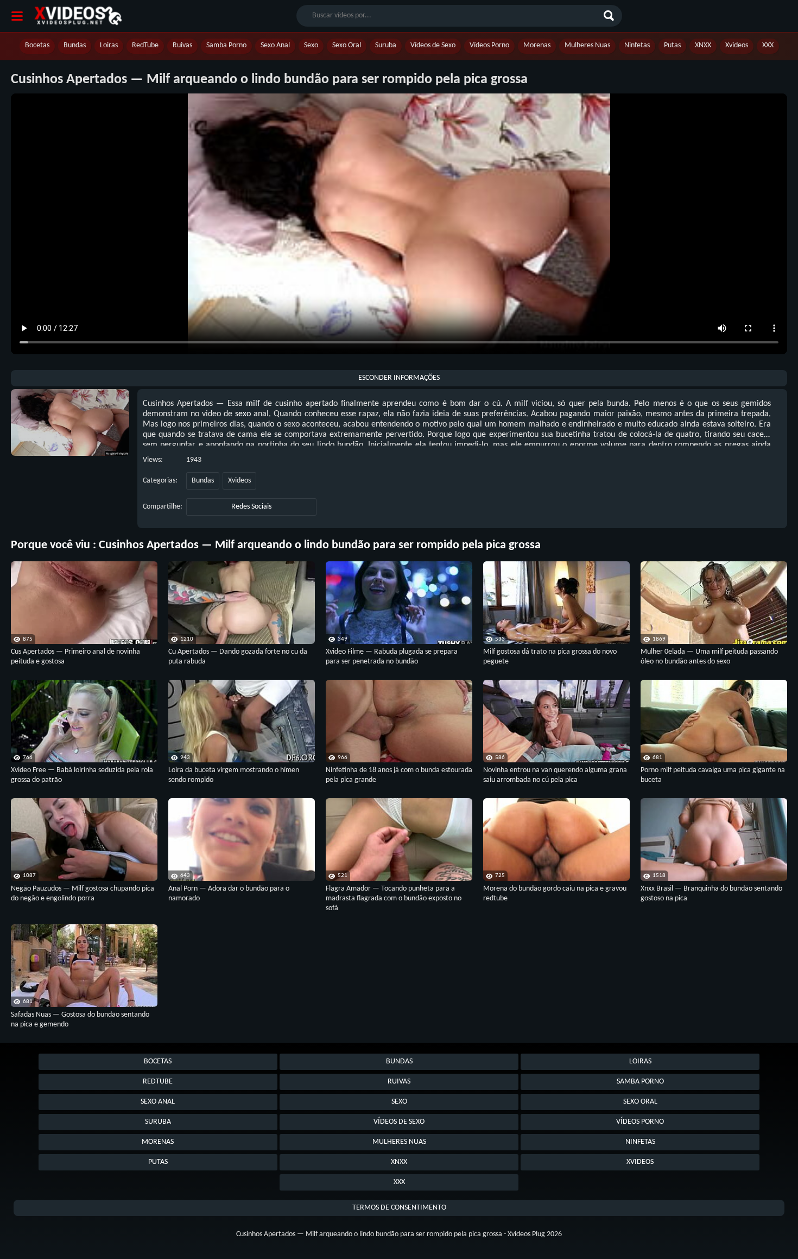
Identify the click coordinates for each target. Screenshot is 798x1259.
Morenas (536, 45)
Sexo (311, 45)
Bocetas (37, 45)
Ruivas (182, 45)
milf (253, 403)
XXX (768, 45)
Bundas (75, 45)
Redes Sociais (251, 507)
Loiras (109, 45)
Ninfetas (637, 45)
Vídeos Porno (489, 45)
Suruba (385, 45)
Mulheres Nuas (587, 45)
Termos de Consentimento (399, 1208)
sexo (243, 414)
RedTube (145, 45)
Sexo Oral (346, 45)
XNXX (703, 45)
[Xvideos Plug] (78, 16)
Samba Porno (226, 45)
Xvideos (736, 45)
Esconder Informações (399, 378)
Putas (672, 45)
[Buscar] (610, 16)
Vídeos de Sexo (432, 45)
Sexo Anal (275, 45)
